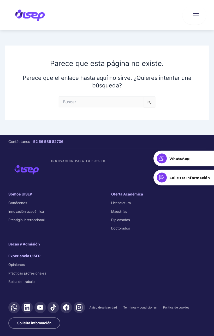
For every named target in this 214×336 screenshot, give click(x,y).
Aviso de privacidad (103, 307)
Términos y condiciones (140, 307)
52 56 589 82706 (48, 141)
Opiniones (16, 264)
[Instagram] (79, 307)
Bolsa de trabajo (21, 281)
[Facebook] (66, 307)
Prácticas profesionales (27, 273)
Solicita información (34, 323)
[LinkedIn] (27, 307)
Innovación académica (26, 211)
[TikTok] (53, 307)
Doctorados (120, 228)
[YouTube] (40, 307)
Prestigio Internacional (26, 220)
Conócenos (17, 203)
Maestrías (119, 211)
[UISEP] (26, 169)
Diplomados (120, 220)
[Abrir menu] (194, 15)
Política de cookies (176, 307)
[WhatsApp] (14, 307)
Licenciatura (121, 203)
